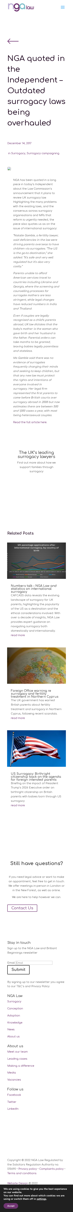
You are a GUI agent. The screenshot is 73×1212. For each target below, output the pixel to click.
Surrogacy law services (29, 485)
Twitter (11, 1102)
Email (11, 962)
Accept (10, 1205)
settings (41, 1199)
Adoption (13, 1015)
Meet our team (17, 1051)
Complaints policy (51, 1169)
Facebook (14, 1095)
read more (18, 635)
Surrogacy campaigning (43, 153)
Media (11, 1072)
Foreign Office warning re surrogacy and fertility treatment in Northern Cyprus (34, 693)
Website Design (17, 1183)
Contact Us (22, 908)
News (11, 1029)
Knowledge (14, 1022)
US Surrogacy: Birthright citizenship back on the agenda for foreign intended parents (36, 776)
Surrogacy (18, 153)
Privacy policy (27, 1169)
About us (13, 1036)
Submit (18, 970)
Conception (15, 1008)
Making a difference (20, 1065)
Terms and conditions (21, 1173)
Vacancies (14, 1079)
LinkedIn (13, 1108)
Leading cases (17, 1058)
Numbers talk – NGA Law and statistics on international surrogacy (34, 588)
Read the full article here (30, 422)
